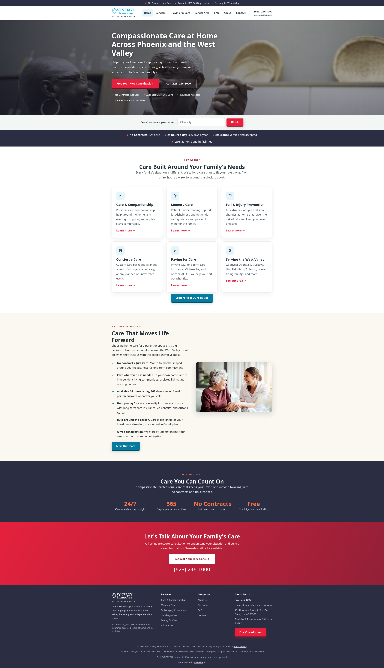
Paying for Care (181, 13)
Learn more (125, 231)
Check (235, 122)
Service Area (202, 13)
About (227, 13)
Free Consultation (250, 632)
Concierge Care (169, 615)
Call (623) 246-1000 (178, 83)
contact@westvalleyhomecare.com (253, 604)
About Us (202, 599)
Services (160, 13)
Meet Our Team (125, 446)
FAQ (216, 13)
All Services (167, 625)
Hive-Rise (198, 662)
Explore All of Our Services (192, 297)
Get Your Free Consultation (135, 83)
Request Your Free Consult (192, 559)
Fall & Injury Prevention (173, 610)
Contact (241, 13)
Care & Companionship (173, 599)
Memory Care (168, 604)
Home (147, 13)
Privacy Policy (240, 646)
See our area (234, 280)
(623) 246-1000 (263, 13)
